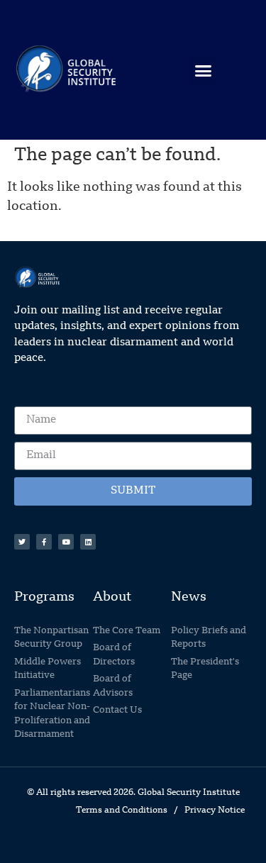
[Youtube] (66, 542)
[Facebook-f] (44, 542)
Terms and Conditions (121, 810)
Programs (44, 597)
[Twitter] (22, 542)
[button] (202, 70)
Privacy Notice (214, 810)
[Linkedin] (88, 542)
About (112, 597)
